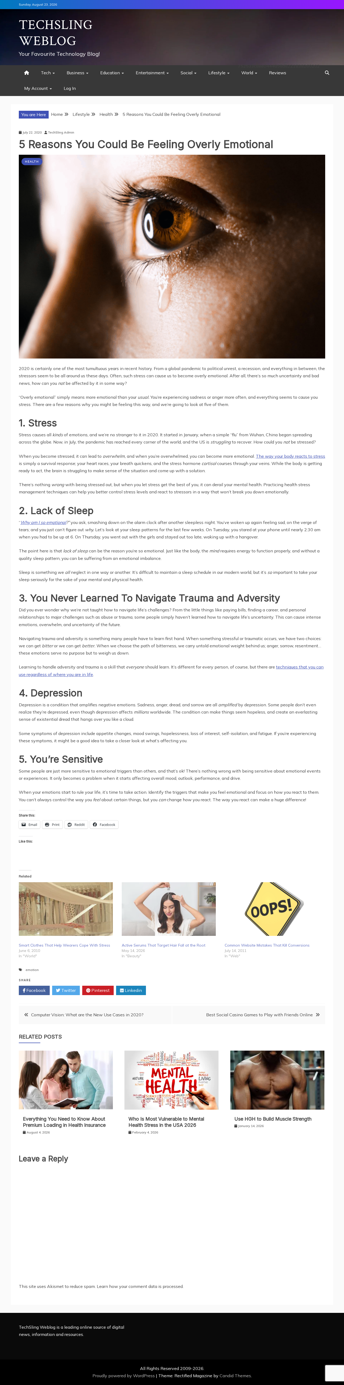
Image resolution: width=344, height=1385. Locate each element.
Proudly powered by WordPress (124, 1375)
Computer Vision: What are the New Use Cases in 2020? (87, 1014)
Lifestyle (216, 72)
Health (32, 161)
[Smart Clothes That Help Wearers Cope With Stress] (67, 909)
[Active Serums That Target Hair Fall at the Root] (170, 909)
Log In (70, 88)
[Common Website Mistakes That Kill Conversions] (273, 909)
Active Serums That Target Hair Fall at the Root (163, 945)
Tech (46, 72)
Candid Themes (235, 1375)
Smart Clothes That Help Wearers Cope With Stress (64, 945)
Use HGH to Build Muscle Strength (272, 1119)
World (247, 72)
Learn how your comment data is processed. (140, 1286)
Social (186, 72)
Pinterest (100, 990)
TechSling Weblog (56, 33)
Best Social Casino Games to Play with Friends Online (259, 1014)
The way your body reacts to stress (290, 456)
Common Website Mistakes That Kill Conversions (267, 945)
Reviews (277, 72)
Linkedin (133, 990)
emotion (32, 970)
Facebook (35, 990)
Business (75, 72)
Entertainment (150, 72)
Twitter (68, 990)
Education (110, 72)
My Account (36, 88)
